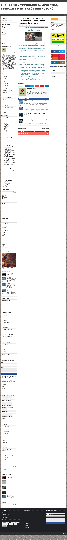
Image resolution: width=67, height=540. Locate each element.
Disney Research (6, 78)
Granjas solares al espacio (8, 181)
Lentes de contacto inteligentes (8, 205)
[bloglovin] (9, 1)
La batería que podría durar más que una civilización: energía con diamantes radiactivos (35, 120)
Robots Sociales (6, 103)
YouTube (3, 233)
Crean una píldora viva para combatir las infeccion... (10, 137)
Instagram (3, 232)
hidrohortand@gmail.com (6, 226)
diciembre (5, 124)
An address (4, 227)
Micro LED (5, 94)
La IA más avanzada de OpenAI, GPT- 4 (9, 157)
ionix (8, 48)
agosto (5, 128)
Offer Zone (4, 29)
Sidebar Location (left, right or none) (8, 379)
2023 (4, 123)
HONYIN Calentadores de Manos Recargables (9, 153)
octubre (5, 126)
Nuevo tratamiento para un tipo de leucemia (10, 168)
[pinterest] (7, 1)
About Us (59, 0)
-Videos (3, 246)
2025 (4, 121)
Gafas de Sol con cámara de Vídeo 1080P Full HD (9, 143)
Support (3, 35)
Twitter (3, 235)
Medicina (5, 92)
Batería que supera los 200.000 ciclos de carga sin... (10, 159)
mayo (5, 131)
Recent (52, 66)
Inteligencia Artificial (7, 90)
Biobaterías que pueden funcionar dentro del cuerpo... (9, 161)
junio (5, 130)
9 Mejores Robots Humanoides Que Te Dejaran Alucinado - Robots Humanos (11, 482)
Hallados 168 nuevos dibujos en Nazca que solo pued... (9, 180)
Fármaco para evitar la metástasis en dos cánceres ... (10, 172)
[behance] (14, 1)
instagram (3, 27)
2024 (4, 122)
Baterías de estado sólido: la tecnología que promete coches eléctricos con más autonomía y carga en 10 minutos (8, 209)
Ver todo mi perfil (5, 70)
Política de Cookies (5, 512)
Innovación (5, 88)
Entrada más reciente (21, 128)
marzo (5, 133)
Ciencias (5, 76)
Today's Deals (4, 30)
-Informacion (4, 242)
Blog (2, 32)
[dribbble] (11, 1)
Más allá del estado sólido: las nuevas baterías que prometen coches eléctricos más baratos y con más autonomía (35, 108)
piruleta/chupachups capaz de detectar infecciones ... (9, 149)
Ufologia (3, 199)
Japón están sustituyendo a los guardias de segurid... (9, 178)
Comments (63, 66)
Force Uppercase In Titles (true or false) (8, 381)
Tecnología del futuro (8, 107)
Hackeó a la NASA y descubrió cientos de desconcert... (9, 165)
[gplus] (5, 1)
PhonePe (3, 357)
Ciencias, (29, 25)
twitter (3, 308)
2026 (4, 120)
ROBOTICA (7, 14)
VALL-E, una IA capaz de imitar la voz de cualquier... (10, 167)
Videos (4, 112)
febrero (5, 134)
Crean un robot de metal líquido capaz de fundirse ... (9, 139)
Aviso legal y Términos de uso (7, 515)
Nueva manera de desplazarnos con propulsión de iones (10, 151)
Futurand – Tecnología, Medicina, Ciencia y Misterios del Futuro (29, 6)
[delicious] (18, 1)
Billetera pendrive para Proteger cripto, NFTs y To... (9, 170)
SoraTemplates (7, 533)
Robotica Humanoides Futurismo (7, 102)
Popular (58, 66)
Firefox (3, 386)
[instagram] (16, 1)
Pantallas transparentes (8, 97)
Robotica (5, 99)
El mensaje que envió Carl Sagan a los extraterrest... (9, 145)
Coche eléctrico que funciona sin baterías (9, 185)
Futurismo (5, 79)
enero (5, 135)
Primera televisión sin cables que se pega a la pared (10, 183)
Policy (3, 29)
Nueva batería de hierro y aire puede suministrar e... (10, 176)
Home (2, 14)
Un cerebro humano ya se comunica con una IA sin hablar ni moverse (35, 114)
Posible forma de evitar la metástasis (11, 492)
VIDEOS (40, 14)
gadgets (5, 81)
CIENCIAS (30, 14)
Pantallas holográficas (8, 95)
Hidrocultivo (4, 248)
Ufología (5, 110)
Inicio (55, 0)
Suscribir (58, 41)
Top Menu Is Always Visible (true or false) (9, 380)
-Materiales (4, 243)
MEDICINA (20, 14)
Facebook (3, 43)
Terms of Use (4, 28)
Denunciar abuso (5, 115)
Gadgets (3, 198)
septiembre (6, 127)
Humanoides (5, 85)
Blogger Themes (18, 533)
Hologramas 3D (6, 83)
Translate (9, 21)
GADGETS (25, 14)
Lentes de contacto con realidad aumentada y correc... (9, 163)
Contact (63, 0)
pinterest (3, 309)
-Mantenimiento (4, 247)
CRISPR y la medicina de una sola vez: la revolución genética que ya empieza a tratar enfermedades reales (9, 214)
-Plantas (3, 244)
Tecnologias (5, 109)
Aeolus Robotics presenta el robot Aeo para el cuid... (9, 155)
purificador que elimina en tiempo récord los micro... (9, 174)
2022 (4, 186)
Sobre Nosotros (4, 41)
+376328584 (4, 225)
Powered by (55, 45)
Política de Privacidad (5, 514)
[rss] (12, 1)
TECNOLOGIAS (14, 14)
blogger (22, 131)
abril (4, 132)
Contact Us (4, 33)
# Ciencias (22, 83)
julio (4, 129)
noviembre (6, 125)
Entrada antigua (45, 128)
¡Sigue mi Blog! (54, 18)
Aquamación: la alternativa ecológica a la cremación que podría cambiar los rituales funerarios (9, 279)
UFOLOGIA (36, 14)
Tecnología (5, 105)
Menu (3, 241)
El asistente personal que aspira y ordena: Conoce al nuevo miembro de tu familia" (11, 487)
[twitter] (3, 1)
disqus (33, 131)
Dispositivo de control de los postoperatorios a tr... (8, 147)
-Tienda (3, 245)
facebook (3, 26)
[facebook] (1, 1)
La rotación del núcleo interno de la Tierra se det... (10, 141)
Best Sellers (4, 31)
